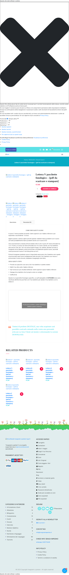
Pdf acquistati (42, 499)
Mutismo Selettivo (12, 528)
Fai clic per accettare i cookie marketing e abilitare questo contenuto (34, 305)
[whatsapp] (62, 149)
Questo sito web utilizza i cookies (10, 574)
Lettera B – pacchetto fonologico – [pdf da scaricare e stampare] (30, 373)
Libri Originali (42, 460)
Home (26, 160)
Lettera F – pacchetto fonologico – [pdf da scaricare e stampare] (10, 373)
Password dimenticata (45, 490)
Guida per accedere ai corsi (46, 493)
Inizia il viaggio (42, 448)
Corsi (39, 457)
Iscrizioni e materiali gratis (46, 478)
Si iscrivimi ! (41, 523)
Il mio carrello (42, 487)
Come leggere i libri (44, 463)
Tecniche (10, 540)
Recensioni (39, 472)
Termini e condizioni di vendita (47, 558)
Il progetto (41, 442)
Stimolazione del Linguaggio (16, 537)
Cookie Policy (6, 139)
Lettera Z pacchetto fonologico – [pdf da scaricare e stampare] (10, 398)
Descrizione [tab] (13, 222)
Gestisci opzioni (6, 127)
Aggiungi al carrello (49, 188)
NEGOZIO (32, 160)
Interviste (10, 525)
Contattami (41, 445)
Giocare (9, 522)
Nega (6, 137)
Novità (9, 531)
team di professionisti (22, 447)
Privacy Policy (44, 115)
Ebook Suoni (40, 160)
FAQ (39, 469)
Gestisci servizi (6, 129)
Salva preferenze (28, 137)
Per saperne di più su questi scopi (12, 134)
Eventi (9, 519)
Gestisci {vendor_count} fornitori (11, 132)
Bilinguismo (10, 513)
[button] (34, 52)
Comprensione (11, 516)
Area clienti (41, 484)
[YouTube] (47, 149)
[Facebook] (43, 149)
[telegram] (50, 149)
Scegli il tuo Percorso (44, 451)
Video (39, 481)
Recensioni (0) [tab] (27, 222)
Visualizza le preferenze (15, 137)
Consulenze (41, 454)
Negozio (40, 466)
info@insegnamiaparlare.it (44, 532)
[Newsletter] (56, 149)
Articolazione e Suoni (13, 507)
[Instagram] (40, 149)
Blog (37, 475)
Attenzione (10, 510)
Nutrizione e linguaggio (14, 534)
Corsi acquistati (43, 496)
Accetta (2, 137)
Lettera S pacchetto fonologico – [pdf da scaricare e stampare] (50, 373)
